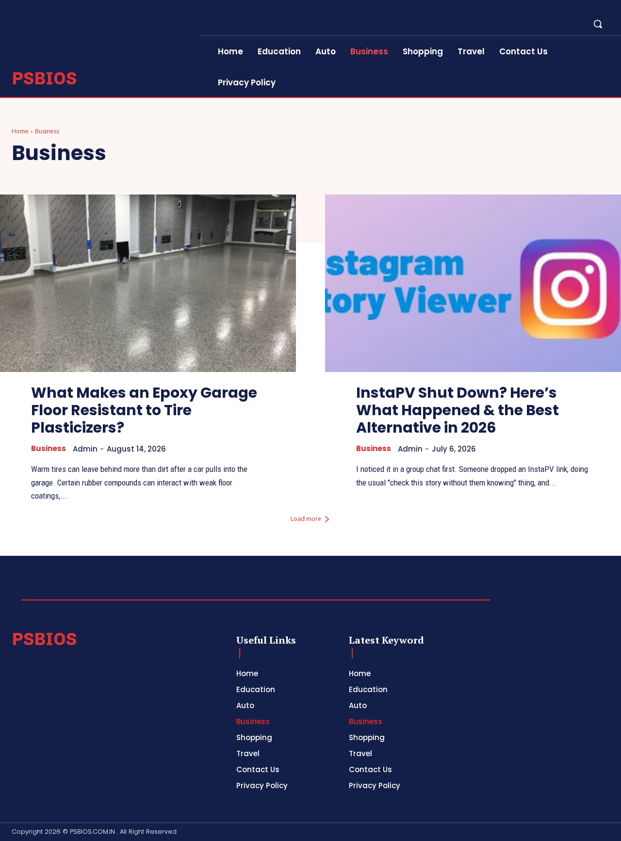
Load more (306, 519)
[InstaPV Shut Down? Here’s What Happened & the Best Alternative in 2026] (473, 283)
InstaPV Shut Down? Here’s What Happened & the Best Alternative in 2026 (457, 410)
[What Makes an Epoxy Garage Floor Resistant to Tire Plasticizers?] (148, 283)
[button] (597, 23)
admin (85, 449)
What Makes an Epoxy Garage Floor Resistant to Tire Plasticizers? (144, 410)
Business (48, 448)
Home (20, 131)
